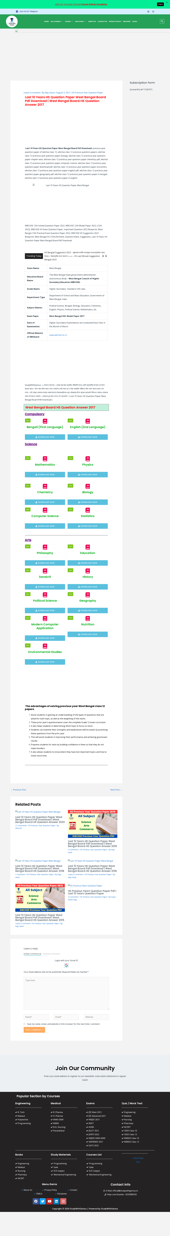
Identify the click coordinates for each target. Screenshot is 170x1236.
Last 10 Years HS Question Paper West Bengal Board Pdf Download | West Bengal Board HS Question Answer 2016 (92, 865)
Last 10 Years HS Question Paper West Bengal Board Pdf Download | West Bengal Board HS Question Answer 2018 (39, 865)
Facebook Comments (51, 950)
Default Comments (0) (32, 950)
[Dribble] (148, 11)
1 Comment (20, 871)
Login (134, 21)
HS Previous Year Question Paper (87, 92)
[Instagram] (153, 11)
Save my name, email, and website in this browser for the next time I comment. (63, 1020)
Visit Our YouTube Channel (81, 4)
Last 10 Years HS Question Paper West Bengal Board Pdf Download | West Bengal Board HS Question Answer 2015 (39, 914)
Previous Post (18, 786)
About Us (92, 21)
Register (126, 21)
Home (46, 21)
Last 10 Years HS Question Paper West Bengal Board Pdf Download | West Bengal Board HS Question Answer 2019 (92, 840)
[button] (162, 21)
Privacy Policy (115, 21)
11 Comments (21, 822)
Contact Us (102, 21)
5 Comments (73, 846)
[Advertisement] (66, 126)
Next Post (116, 786)
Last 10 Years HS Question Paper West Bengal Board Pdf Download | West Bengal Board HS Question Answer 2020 (40, 816)
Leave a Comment (32, 92)
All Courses (55, 21)
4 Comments (73, 893)
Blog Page (79, 21)
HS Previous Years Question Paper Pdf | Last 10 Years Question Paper (92, 889)
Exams (68, 21)
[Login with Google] (66, 962)
